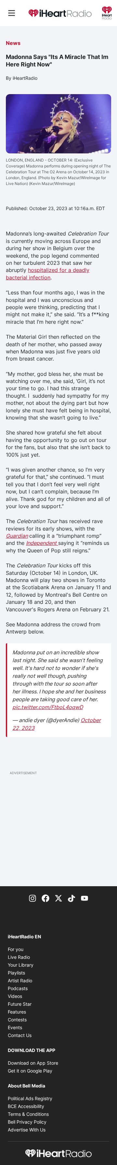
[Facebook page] (45, 898)
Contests (17, 1019)
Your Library (20, 965)
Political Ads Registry (30, 1098)
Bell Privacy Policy (27, 1122)
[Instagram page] (32, 898)
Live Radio (19, 957)
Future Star (20, 1004)
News (13, 43)
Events (15, 1027)
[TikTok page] (71, 898)
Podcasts (18, 988)
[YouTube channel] (84, 898)
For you (15, 949)
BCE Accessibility (26, 1106)
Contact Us (20, 1035)
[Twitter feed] (58, 898)
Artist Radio (20, 980)
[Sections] (11, 13)
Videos (15, 996)
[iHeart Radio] (107, 12)
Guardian (17, 536)
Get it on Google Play (30, 1070)
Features (17, 1012)
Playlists (16, 972)
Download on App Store (33, 1063)
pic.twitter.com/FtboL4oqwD (47, 707)
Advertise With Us (27, 1129)
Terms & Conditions (28, 1114)
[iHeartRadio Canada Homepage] (60, 13)
